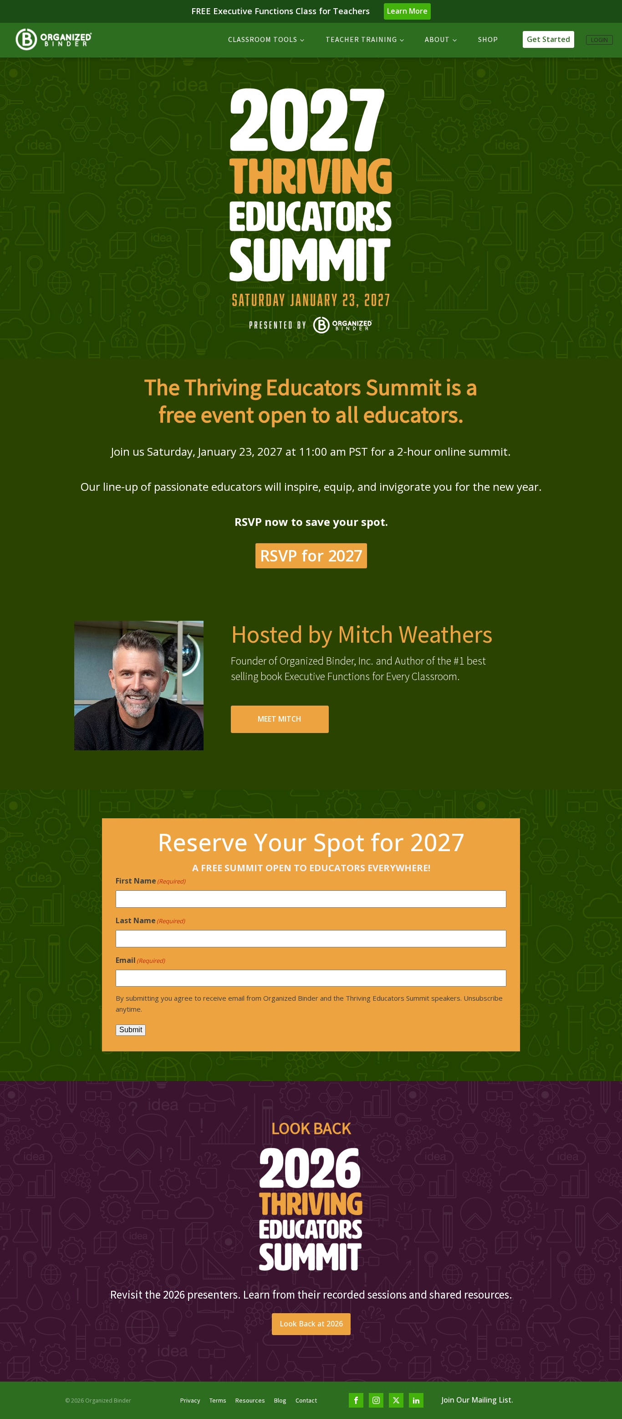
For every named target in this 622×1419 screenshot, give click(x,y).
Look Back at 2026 (311, 1324)
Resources (250, 1400)
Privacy (190, 1400)
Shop (488, 39)
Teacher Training (361, 39)
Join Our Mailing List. (477, 1400)
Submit (130, 1030)
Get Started (548, 39)
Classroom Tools (262, 39)
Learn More (407, 11)
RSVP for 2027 (311, 555)
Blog (280, 1400)
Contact (306, 1400)
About (437, 39)
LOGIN (599, 40)
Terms (217, 1400)
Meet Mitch (279, 719)
